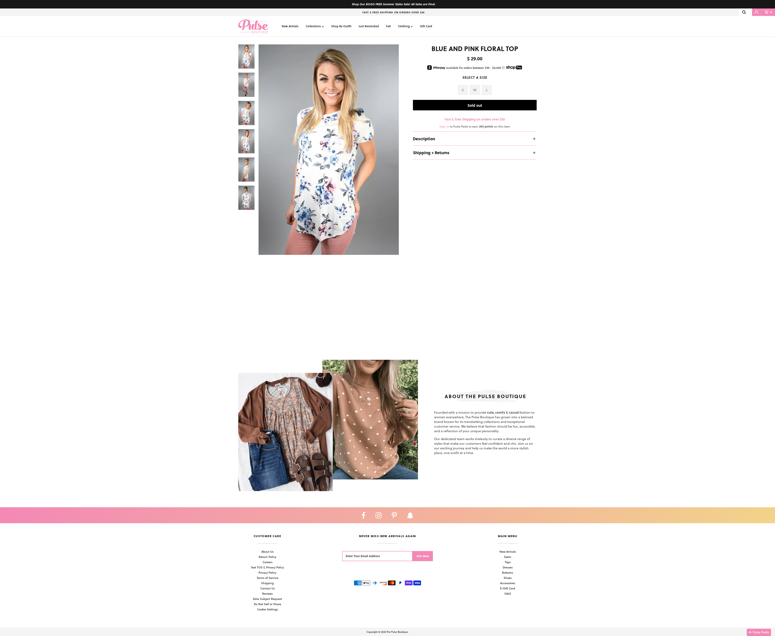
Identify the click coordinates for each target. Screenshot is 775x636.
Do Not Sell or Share (267, 604)
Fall (388, 26)
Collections (313, 26)
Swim (507, 557)
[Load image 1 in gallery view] (329, 149)
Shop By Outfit (341, 26)
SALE (507, 593)
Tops (508, 562)
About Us (267, 551)
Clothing (404, 26)
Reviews (267, 593)
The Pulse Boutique (397, 632)
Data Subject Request (267, 599)
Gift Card (426, 26)
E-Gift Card (507, 588)
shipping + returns (431, 153)
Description (424, 139)
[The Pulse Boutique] (253, 26)
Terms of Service (267, 578)
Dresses (508, 567)
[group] (329, 149)
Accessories (507, 583)
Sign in (444, 126)
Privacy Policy (267, 572)
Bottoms (507, 572)
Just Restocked (369, 26)
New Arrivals (290, 26)
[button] (759, 632)
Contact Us (267, 588)
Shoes (508, 578)
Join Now (423, 556)
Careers (267, 562)
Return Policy (267, 557)
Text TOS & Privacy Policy (267, 567)
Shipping (267, 583)
